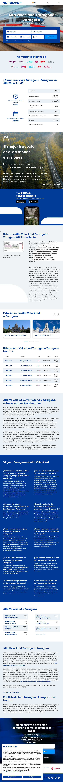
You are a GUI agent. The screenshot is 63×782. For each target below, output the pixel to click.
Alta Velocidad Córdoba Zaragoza (42, 623)
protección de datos (43, 757)
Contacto (46, 767)
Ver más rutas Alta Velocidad (45, 314)
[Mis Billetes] (42, 3)
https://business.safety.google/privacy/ (14, 772)
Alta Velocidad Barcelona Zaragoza (11, 616)
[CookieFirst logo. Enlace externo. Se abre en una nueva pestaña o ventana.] (10, 746)
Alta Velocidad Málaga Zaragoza (11, 633)
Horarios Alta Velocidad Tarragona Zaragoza (35, 682)
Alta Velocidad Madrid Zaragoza (10, 622)
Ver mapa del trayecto (11, 692)
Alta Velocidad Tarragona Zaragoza (43, 617)
